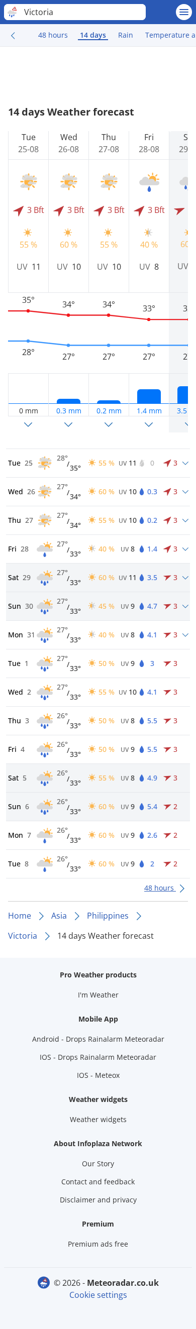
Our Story (98, 1163)
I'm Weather (98, 995)
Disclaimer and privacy (98, 1199)
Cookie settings (98, 1294)
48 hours (53, 35)
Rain (125, 35)
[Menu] (184, 12)
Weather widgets (98, 1119)
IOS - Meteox (98, 1075)
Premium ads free (98, 1244)
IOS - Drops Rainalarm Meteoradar (98, 1057)
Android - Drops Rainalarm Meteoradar (98, 1039)
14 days (93, 35)
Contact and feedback (98, 1181)
